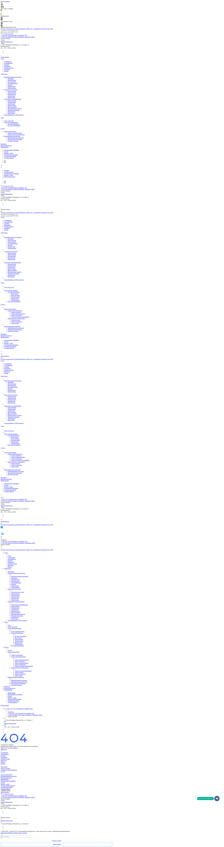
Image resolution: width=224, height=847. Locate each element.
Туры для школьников (11, 122)
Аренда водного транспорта (16, 134)
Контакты (4, 144)
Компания (4, 749)
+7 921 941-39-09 (18, 37)
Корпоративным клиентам (12, 136)
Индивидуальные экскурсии (13, 77)
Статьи (6, 151)
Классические (12, 82)
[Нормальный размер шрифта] (2, 5)
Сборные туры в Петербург (9, 770)
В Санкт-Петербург (13, 124)
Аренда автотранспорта (15, 133)
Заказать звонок (5, 790)
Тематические (12, 88)
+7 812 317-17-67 (8, 34)
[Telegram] (4, 162)
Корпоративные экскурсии (16, 138)
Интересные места (6, 145)
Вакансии (7, 69)
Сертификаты (8, 63)
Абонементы (11, 111)
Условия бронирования (11, 155)
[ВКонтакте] (5, 161)
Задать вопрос (5, 57)
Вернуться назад (5, 748)
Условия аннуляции (10, 156)
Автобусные (11, 96)
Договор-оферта (9, 158)
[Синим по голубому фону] (1, 14)
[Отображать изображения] (2, 18)
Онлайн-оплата (8, 68)
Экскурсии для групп (10, 89)
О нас (2, 58)
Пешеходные (11, 86)
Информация (4, 147)
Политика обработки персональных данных (14, 833)
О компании (8, 61)
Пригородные (12, 80)
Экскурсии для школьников (12, 99)
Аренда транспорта (10, 131)
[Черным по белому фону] (1, 10)
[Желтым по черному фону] (1, 12)
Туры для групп (9, 121)
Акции (6, 71)
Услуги (3, 128)
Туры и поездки (5, 768)
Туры (2, 118)
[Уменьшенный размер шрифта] (1, 3)
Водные (10, 85)
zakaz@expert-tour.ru (7, 41)
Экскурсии (4, 74)
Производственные (13, 110)
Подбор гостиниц (13, 141)
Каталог (3, 763)
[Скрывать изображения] (1, 20)
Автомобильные (13, 83)
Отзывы (6, 65)
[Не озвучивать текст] (1, 25)
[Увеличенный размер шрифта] (2, 7)
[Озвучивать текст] (2, 23)
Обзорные (11, 78)
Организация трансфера (15, 139)
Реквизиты (7, 66)
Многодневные (12, 107)
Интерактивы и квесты (15, 108)
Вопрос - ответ (8, 153)
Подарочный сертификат (11, 150)
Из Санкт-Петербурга (14, 125)
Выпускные (11, 113)
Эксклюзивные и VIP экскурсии (14, 115)
